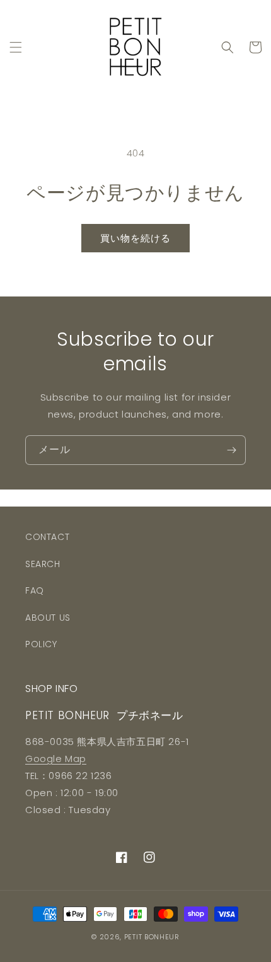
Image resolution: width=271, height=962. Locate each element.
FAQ (34, 590)
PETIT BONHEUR (152, 937)
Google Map (55, 758)
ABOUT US (48, 617)
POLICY (41, 644)
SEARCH (43, 564)
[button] (16, 47)
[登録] (231, 450)
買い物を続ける (135, 238)
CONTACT (47, 537)
